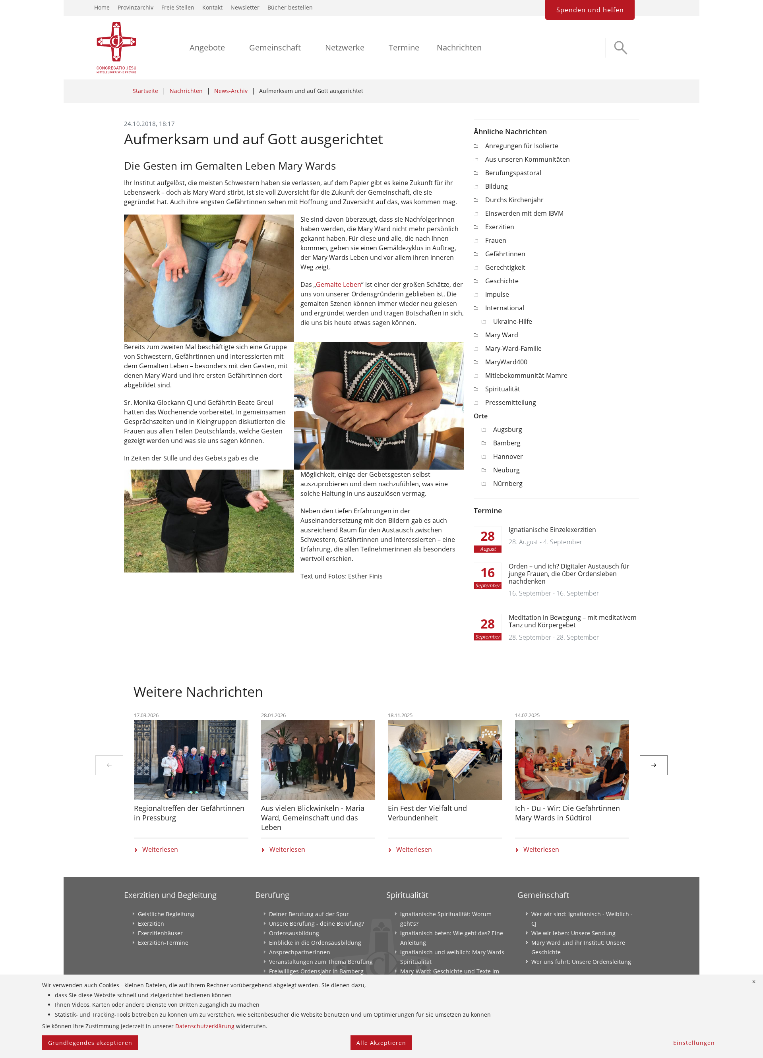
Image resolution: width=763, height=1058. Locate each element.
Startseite (145, 91)
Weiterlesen (160, 849)
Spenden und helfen (590, 10)
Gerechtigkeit (505, 267)
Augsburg (507, 429)
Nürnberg (508, 483)
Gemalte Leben (338, 284)
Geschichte (502, 281)
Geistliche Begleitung (166, 914)
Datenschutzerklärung (204, 1026)
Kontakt (212, 7)
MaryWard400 (506, 362)
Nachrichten (459, 47)
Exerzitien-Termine (163, 942)
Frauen (495, 240)
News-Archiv (231, 91)
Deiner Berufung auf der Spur (309, 914)
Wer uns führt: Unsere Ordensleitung (581, 961)
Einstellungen (694, 1042)
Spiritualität (502, 389)
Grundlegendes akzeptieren (90, 1042)
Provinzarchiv (135, 7)
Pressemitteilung (510, 402)
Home (102, 7)
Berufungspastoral (513, 172)
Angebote (207, 47)
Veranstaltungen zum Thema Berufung (321, 961)
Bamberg (507, 443)
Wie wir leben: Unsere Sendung (573, 933)
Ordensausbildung (294, 933)
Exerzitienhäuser (160, 933)
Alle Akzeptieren (381, 1042)
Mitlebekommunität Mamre (526, 375)
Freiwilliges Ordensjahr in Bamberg (316, 971)
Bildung (496, 186)
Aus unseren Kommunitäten (527, 159)
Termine (404, 47)
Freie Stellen (177, 7)
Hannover (508, 456)
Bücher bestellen (290, 7)
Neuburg (506, 470)
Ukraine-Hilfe (512, 321)
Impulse (497, 294)
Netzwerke (344, 47)
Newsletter (244, 7)
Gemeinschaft (275, 47)
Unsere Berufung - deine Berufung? (316, 923)
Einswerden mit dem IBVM (524, 213)
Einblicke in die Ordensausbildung (315, 942)
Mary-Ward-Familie (513, 348)
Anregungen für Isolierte (521, 145)
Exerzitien (499, 226)
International (504, 308)
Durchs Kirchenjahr (514, 199)
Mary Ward (501, 335)
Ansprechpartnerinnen (299, 952)
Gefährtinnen (505, 254)
